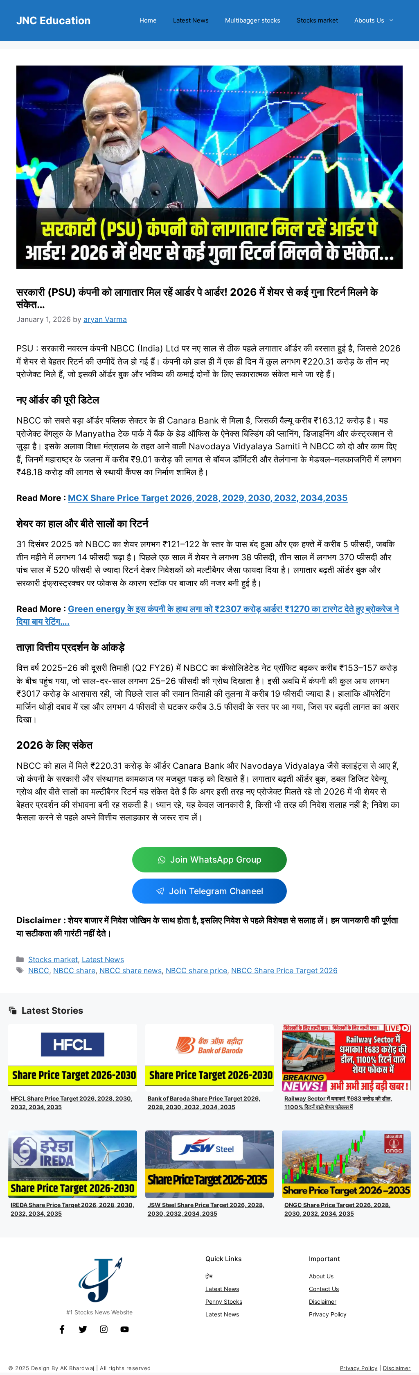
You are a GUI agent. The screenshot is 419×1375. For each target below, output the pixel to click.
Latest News (191, 20)
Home (148, 20)
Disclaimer (322, 1301)
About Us (321, 1276)
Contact (320, 1288)
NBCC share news (130, 970)
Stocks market (317, 20)
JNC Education (53, 20)
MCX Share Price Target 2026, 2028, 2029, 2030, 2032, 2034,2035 (208, 498)
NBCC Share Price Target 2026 (284, 970)
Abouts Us (369, 20)
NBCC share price (196, 970)
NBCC (38, 970)
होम (208, 1276)
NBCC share (74, 970)
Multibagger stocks (252, 20)
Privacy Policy (328, 1314)
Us (335, 1288)
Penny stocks (223, 1301)
